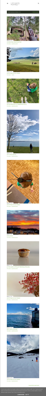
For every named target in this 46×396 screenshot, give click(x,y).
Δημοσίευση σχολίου (15, 43)
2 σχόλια (13, 74)
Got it (27, 394)
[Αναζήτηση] (38, 3)
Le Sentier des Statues (14, 42)
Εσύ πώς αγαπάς (12, 329)
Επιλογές (10, 236)
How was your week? (13, 73)
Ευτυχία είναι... (12, 154)
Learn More (20, 394)
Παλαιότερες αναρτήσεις (34, 385)
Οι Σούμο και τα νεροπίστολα (17, 104)
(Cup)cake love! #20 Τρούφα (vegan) (18, 267)
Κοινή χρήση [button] (9, 43)
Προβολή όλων (35, 12)
